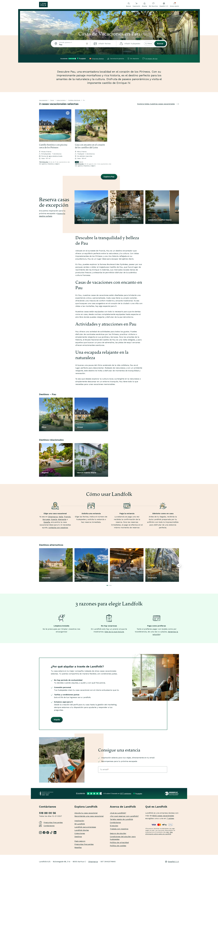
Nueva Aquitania (61, 100)
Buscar (160, 43)
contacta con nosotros (58, 527)
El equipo (114, 826)
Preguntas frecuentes (53, 822)
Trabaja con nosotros (119, 829)
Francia (67, 517)
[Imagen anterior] (42, 125)
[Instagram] (40, 832)
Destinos (78, 836)
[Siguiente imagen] (68, 125)
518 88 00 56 (47, 813)
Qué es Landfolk (156, 806)
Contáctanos (49, 826)
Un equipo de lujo (151, 58)
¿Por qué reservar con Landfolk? (124, 816)
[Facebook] (44, 832)
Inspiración (136, 6)
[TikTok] (51, 832)
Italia (61, 517)
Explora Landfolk (86, 806)
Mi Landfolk (79, 824)
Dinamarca (53, 517)
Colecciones (79, 833)
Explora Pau (109, 177)
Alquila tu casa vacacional (86, 813)
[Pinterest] (47, 832)
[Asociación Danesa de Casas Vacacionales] (172, 793)
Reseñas (78, 847)
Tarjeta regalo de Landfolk (121, 819)
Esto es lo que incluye (114, 632)
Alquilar (144, 6)
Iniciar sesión (174, 6)
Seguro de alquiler (118, 833)
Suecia (54, 519)
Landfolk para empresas (85, 827)
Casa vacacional (43, 100)
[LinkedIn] (55, 832)
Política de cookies (118, 846)
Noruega (46, 519)
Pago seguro (79, 841)
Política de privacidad (119, 842)
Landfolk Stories (81, 830)
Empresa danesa (98, 58)
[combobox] (70, 43)
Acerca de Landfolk (123, 806)
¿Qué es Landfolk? (118, 813)
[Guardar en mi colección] (67, 113)
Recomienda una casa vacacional (89, 816)
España (47, 522)
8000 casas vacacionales (163, 816)
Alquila (57, 720)
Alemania (62, 519)
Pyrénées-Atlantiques (74, 100)
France (52, 100)
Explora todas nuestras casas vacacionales (156, 104)
